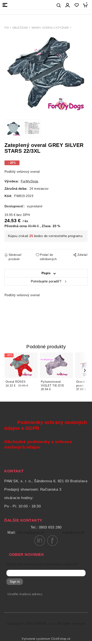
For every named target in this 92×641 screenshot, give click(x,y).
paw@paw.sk (73, 532)
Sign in (15, 581)
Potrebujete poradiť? (46, 281)
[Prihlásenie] (67, 5)
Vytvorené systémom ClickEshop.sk (46, 638)
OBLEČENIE (20, 27)
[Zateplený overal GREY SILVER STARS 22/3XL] (46, 74)
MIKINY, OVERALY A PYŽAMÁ (50, 27)
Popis (46, 273)
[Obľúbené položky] (76, 5)
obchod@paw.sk (31, 532)
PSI (6, 27)
